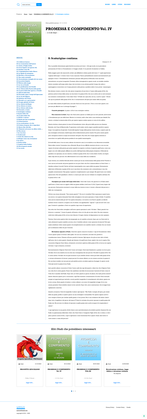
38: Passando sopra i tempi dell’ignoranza (30, 94)
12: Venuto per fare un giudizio (26, 119)
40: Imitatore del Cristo (24, 98)
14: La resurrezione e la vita (25, 123)
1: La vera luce (21, 133)
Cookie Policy (120, 407)
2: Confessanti (21, 134)
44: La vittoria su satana (24, 106)
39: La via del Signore (23, 96)
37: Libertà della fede (23, 92)
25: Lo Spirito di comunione (25, 73)
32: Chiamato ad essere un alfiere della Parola (31, 129)
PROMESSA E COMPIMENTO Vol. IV (44, 14)
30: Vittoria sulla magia (24, 83)
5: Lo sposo (20, 140)
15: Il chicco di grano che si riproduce (28, 125)
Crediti (128, 407)
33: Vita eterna (21, 131)
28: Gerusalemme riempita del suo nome (29, 79)
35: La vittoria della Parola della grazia (29, 88)
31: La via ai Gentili (23, 85)
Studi (120, 4)
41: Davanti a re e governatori (26, 100)
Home (107, 4)
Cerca (39, 4)
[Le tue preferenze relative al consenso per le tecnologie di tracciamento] (144, 416)
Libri (114, 4)
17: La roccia (20, 148)
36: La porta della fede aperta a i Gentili (29, 90)
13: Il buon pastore (22, 121)
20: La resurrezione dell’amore (26, 63)
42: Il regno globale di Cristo (25, 102)
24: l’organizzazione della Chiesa (27, 71)
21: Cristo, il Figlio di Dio (24, 65)
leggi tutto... (30, 382)
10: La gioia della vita (23, 115)
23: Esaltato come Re (23, 69)
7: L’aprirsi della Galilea (24, 144)
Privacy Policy (110, 407)
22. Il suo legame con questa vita (27, 67)
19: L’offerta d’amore (23, 62)
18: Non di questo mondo (24, 146)
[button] (72, 391)
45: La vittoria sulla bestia (25, 108)
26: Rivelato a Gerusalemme (26, 75)
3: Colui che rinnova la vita (25, 136)
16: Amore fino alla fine (24, 127)
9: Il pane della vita (22, 113)
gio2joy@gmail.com (22, 410)
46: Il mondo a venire (23, 109)
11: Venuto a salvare (23, 117)
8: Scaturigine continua (24, 111)
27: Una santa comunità (24, 77)
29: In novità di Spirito (23, 81)
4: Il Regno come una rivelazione (27, 138)
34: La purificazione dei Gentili (26, 86)
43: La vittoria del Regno (24, 104)
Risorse (127, 4)
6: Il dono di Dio (21, 142)
